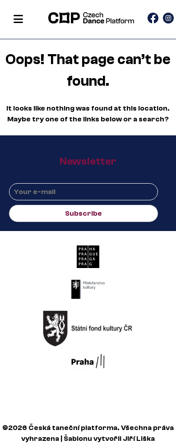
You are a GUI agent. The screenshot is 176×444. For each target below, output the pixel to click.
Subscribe (83, 213)
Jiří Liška (139, 439)
